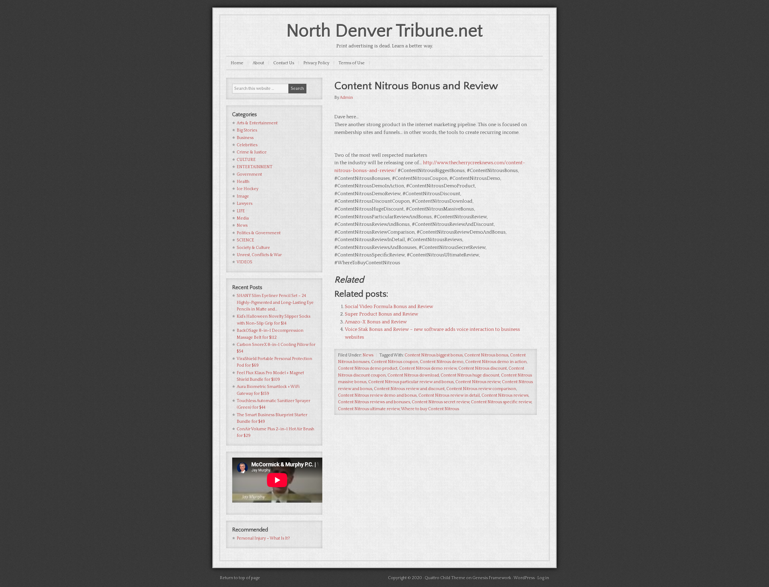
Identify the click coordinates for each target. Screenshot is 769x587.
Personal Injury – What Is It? (263, 538)
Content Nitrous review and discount (409, 388)
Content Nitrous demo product (367, 368)
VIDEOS (244, 262)
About (258, 63)
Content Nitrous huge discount (470, 375)
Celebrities (247, 145)
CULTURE (246, 159)
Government (249, 174)
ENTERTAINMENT (254, 167)
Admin (346, 97)
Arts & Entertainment (257, 123)
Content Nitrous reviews (505, 395)
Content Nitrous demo (442, 361)
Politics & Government (259, 233)
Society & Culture (253, 247)
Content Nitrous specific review (501, 402)
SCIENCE (245, 240)
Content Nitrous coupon (394, 361)
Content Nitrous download (413, 375)
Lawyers (244, 203)
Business (245, 137)
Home (237, 63)
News (368, 355)
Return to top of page (240, 578)
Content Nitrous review (477, 382)
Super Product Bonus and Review (381, 314)
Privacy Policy (316, 63)
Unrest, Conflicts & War (259, 255)
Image (243, 196)
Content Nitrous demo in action (496, 361)
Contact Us (283, 63)
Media (243, 218)
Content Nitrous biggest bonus (434, 355)
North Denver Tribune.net (384, 31)
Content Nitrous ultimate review (369, 409)
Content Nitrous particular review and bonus (411, 382)
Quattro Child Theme (445, 578)
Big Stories (247, 130)
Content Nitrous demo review (428, 368)
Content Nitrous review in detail (449, 395)
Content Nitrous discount (482, 368)
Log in (543, 578)
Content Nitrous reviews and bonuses (374, 402)
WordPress (524, 578)
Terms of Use (352, 63)
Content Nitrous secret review (440, 402)
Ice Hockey (247, 188)
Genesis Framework (492, 578)
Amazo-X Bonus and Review (376, 322)
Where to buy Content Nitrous (430, 409)
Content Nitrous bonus (486, 355)
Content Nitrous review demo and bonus (377, 395)
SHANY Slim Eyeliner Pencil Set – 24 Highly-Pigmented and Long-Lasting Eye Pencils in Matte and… (275, 302)
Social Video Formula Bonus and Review (389, 306)
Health (243, 181)
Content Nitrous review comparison (481, 388)
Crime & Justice (252, 152)
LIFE (241, 211)
